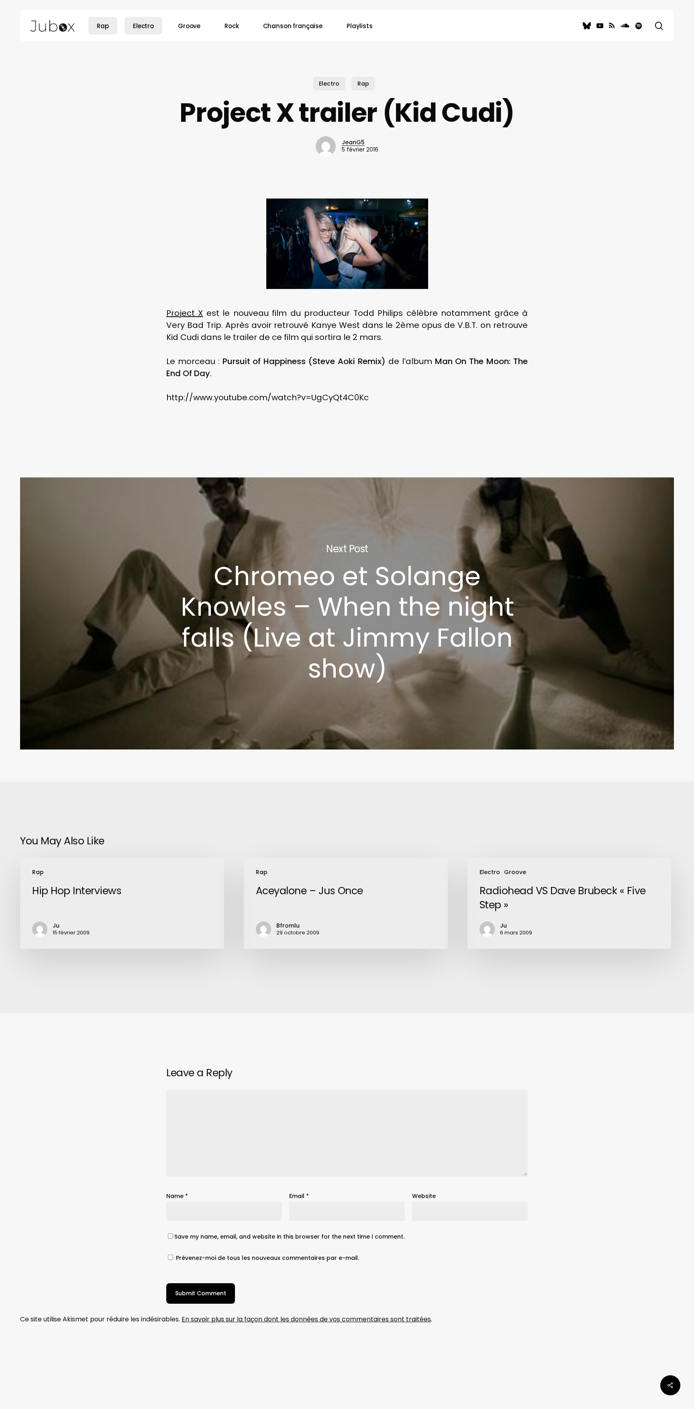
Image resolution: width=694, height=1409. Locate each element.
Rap (363, 84)
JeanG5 (353, 142)
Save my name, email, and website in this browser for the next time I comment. (289, 1237)
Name (177, 1196)
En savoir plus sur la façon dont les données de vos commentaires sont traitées (306, 1319)
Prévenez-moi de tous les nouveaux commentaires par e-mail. (267, 1258)
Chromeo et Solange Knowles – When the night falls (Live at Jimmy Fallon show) (347, 613)
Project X (184, 313)
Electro (329, 84)
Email (299, 1196)
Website (424, 1196)
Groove (515, 872)
